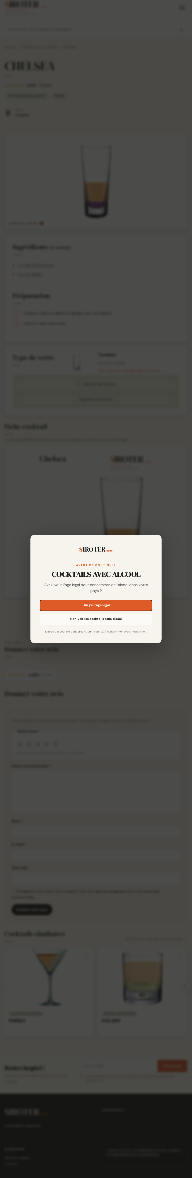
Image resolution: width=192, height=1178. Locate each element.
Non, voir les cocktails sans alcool (96, 619)
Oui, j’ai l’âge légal (96, 605)
